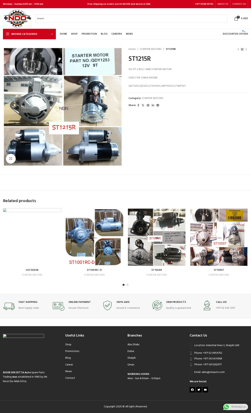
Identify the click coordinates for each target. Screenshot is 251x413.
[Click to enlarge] (11, 159)
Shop (68, 344)
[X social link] (143, 105)
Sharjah (131, 358)
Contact (70, 378)
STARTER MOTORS (151, 49)
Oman (130, 365)
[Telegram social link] (157, 105)
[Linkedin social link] (153, 105)
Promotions (72, 351)
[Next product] (246, 49)
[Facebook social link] (138, 105)
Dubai (130, 351)
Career (69, 365)
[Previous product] (238, 49)
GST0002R (32, 270)
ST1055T (219, 270)
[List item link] (219, 353)
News (68, 371)
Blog (68, 358)
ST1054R (156, 270)
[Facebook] (192, 389)
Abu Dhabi (133, 344)
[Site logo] (17, 18)
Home (132, 49)
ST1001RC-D (94, 270)
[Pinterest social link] (148, 105)
